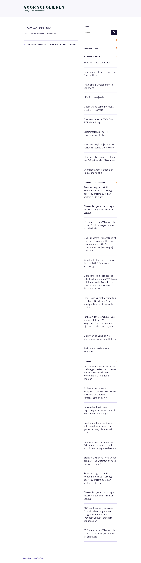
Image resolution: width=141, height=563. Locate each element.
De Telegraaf (90, 361)
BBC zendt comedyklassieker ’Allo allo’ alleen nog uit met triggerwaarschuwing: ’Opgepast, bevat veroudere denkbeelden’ (99, 514)
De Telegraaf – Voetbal (94, 182)
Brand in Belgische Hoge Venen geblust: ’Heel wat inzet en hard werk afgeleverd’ (100, 460)
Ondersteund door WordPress (33, 558)
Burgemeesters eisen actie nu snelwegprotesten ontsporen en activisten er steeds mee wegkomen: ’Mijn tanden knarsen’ (100, 372)
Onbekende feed (91, 40)
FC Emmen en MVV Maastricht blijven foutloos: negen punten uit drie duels (100, 225)
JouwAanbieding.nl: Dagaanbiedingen (92, 57)
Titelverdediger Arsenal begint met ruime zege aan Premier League (99, 209)
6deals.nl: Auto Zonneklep (97, 62)
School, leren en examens (42, 44)
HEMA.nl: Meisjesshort (95, 97)
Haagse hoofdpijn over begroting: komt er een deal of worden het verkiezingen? (99, 410)
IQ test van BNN (51, 33)
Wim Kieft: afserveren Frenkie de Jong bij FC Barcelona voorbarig (99, 263)
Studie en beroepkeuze (65, 44)
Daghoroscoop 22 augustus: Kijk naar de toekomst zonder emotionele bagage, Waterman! (100, 445)
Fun (28, 44)
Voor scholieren (44, 7)
